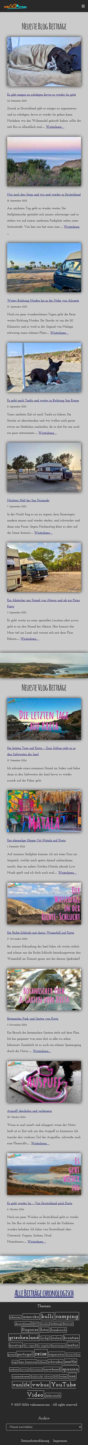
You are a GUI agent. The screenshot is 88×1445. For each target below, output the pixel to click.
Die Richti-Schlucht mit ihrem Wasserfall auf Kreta (40, 932)
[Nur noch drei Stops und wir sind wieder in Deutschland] (44, 162)
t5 (56, 1376)
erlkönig (56, 1323)
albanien (15, 1317)
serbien (14, 1369)
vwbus (40, 1384)
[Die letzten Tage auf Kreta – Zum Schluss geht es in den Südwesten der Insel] (44, 720)
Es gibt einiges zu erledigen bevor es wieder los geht (41, 94)
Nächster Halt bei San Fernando (28, 500)
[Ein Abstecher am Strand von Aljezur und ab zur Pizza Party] (44, 568)
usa (72, 1375)
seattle (70, 1361)
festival (68, 1323)
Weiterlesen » (55, 127)
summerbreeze (20, 1376)
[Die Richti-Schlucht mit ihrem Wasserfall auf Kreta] (44, 904)
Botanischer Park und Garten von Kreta (32, 1018)
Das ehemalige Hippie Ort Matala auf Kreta (36, 840)
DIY (35, 1323)
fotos (45, 1329)
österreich (53, 1395)
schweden (55, 1362)
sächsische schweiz (42, 1376)
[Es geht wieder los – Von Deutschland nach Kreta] (44, 1175)
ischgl (45, 1338)
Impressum (60, 1441)
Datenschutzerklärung (35, 1441)
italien (57, 1338)
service (24, 1369)
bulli (47, 1316)
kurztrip (15, 1345)
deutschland (23, 1323)
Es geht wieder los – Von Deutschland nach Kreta (39, 1203)
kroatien (71, 1337)
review (70, 1354)
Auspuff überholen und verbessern (29, 1111)
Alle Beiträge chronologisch (44, 1292)
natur (73, 1344)
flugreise (30, 1329)
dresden (44, 1324)
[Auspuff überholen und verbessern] (44, 1083)
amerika (31, 1316)
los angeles (43, 1345)
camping (67, 1316)
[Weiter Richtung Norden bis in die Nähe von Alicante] (44, 268)
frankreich (58, 1330)
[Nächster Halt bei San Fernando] (44, 468)
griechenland (24, 1337)
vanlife (21, 1385)
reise (41, 1353)
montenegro (58, 1345)
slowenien (36, 1369)
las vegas (29, 1345)
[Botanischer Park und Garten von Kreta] (44, 991)
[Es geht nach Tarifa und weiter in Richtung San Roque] (44, 368)
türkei (63, 1376)
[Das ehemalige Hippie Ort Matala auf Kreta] (44, 812)
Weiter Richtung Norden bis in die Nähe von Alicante (43, 300)
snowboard (52, 1369)
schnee (42, 1362)
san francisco (28, 1361)
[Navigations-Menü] (83, 6)
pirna (11, 1354)
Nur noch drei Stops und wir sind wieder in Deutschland (44, 194)
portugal (25, 1354)
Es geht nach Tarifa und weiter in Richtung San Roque (43, 400)
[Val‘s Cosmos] (16, 6)
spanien (70, 1369)
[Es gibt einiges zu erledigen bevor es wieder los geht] (44, 62)
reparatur (56, 1354)
